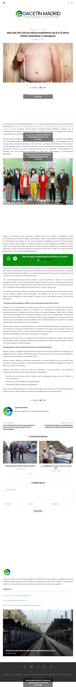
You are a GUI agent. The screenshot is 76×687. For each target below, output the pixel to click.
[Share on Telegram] (40, 88)
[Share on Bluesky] (45, 88)
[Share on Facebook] (30, 88)
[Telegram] (31, 667)
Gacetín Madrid (21, 408)
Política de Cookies (66, 675)
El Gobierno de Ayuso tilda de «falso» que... (57, 467)
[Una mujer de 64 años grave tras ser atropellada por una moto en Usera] (20, 452)
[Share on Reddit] (35, 88)
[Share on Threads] (42, 88)
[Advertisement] (38, 220)
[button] (5, 457)
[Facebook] (38, 667)
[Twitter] (25, 667)
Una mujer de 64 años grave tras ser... (21, 466)
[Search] (68, 3)
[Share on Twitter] (33, 88)
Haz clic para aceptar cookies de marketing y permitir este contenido (38, 94)
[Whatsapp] (51, 667)
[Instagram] (44, 667)
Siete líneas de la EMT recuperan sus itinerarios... (28, 650)
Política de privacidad (51, 675)
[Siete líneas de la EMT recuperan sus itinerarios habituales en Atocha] (38, 633)
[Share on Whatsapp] (38, 88)
